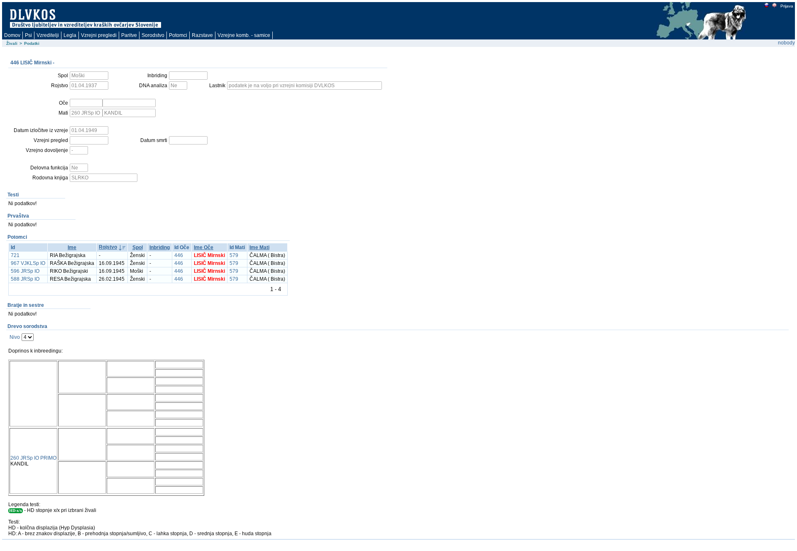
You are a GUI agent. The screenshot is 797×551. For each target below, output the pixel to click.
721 (15, 255)
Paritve (129, 35)
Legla (70, 35)
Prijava (786, 6)
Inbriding (159, 247)
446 (178, 255)
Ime (72, 247)
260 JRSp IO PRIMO (33, 458)
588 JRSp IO (25, 279)
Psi (28, 35)
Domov (12, 35)
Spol (137, 247)
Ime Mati (259, 247)
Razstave (202, 35)
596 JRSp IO (25, 271)
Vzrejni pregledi (99, 35)
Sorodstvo (153, 35)
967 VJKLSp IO (28, 263)
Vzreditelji (48, 35)
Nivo (15, 337)
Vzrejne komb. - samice (244, 35)
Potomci (178, 35)
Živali (11, 43)
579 (234, 255)
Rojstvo (108, 247)
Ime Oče (203, 247)
